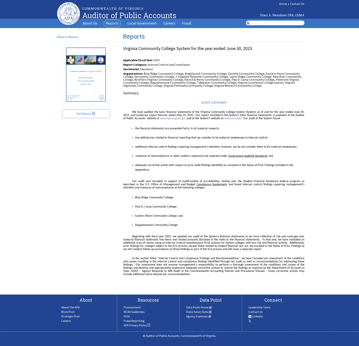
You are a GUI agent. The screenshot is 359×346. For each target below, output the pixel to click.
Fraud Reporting (134, 321)
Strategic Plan (70, 316)
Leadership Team (259, 307)
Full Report (84, 114)
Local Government (142, 23)
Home (283, 4)
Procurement (132, 307)
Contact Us (297, 4)
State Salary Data (197, 312)
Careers (169, 23)
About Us (90, 23)
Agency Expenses (197, 316)
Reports (112, 23)
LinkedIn (257, 316)
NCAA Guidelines (134, 312)
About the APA (70, 307)
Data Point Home (197, 307)
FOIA (127, 316)
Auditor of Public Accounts (129, 15)
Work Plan (67, 312)
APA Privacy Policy (135, 325)
